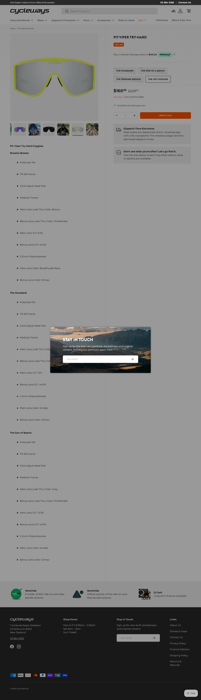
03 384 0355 (167, 2)
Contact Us (184, 2)
